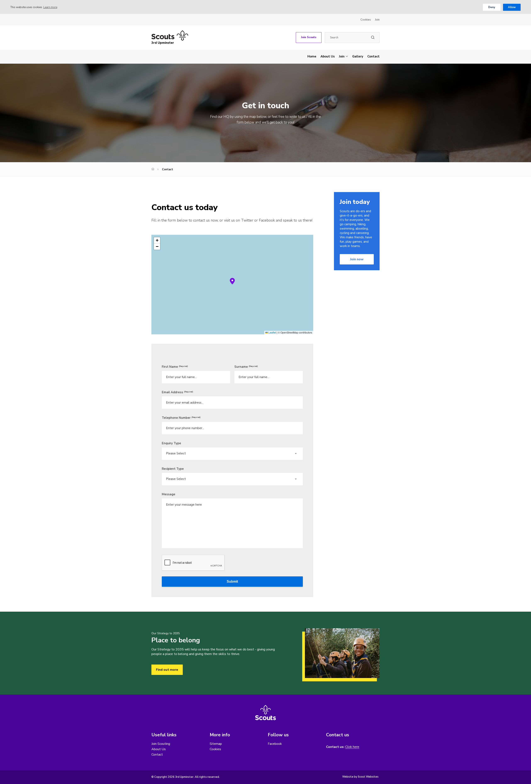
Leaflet (272, 332)
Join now (357, 259)
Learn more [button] (50, 7)
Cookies (365, 20)
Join (377, 20)
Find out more (167, 669)
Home (311, 56)
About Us (327, 56)
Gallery (357, 56)
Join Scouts (308, 37)
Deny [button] (491, 7)
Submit (232, 581)
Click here (352, 747)
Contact (373, 56)
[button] (232, 281)
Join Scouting (160, 743)
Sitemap (216, 743)
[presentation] (193, 563)
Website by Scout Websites (360, 777)
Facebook (275, 743)
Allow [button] (512, 7)
